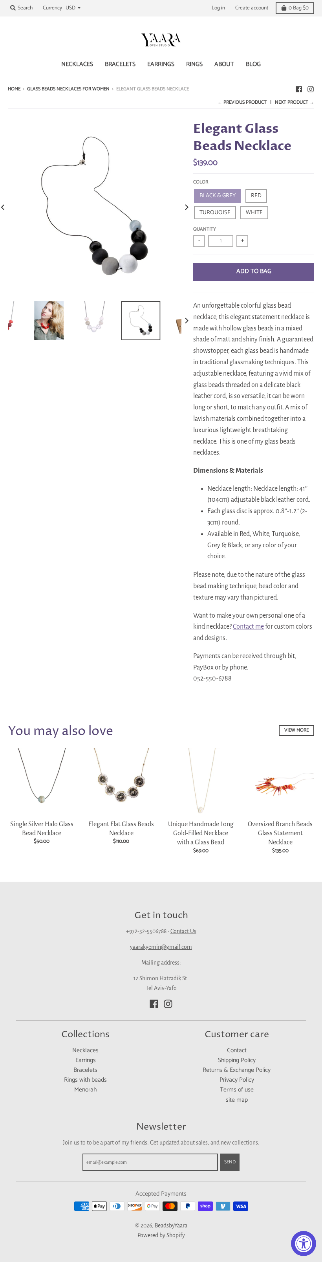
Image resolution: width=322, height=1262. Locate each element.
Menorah (85, 1090)
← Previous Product (242, 102)
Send (230, 1162)
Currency (52, 8)
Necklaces (85, 1051)
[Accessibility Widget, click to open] (303, 1243)
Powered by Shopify (161, 1235)
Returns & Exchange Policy (237, 1070)
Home (14, 89)
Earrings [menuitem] (160, 64)
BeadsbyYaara (171, 1225)
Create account (251, 8)
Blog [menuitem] (253, 64)
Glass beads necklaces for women (68, 89)
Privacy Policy (237, 1080)
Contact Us (183, 931)
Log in (218, 8)
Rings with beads (85, 1080)
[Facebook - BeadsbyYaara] (298, 88)
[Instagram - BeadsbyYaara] (310, 88)
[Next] (186, 207)
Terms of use (237, 1090)
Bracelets (85, 1070)
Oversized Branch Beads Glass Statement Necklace (280, 833)
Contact (237, 1051)
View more (296, 730)
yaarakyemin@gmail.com (161, 947)
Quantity (204, 229)
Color (200, 182)
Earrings (85, 1060)
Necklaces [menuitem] (77, 64)
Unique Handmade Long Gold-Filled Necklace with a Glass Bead (201, 833)
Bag (299, 8)
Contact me (248, 626)
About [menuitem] (224, 64)
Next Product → (294, 102)
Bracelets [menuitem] (120, 64)
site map (237, 1100)
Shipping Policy (237, 1060)
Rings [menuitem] (194, 64)
